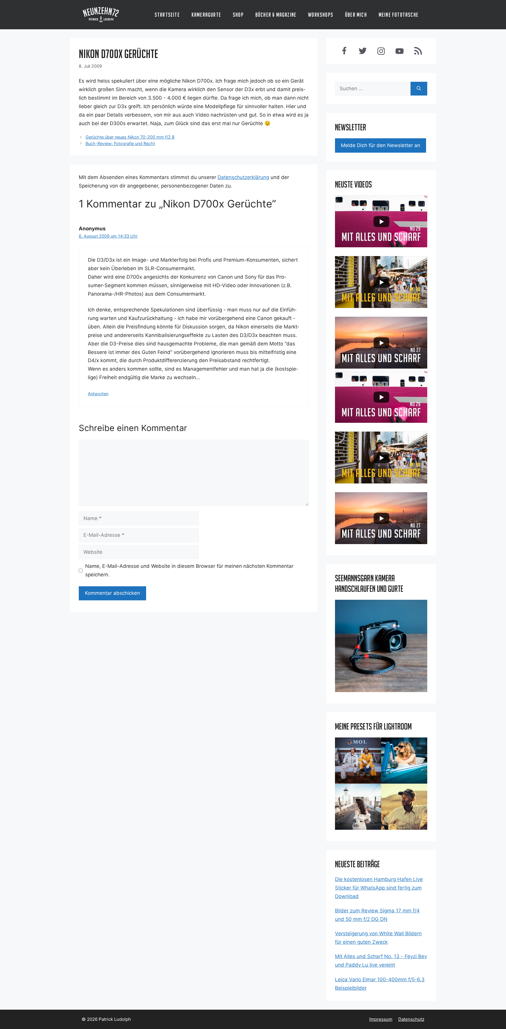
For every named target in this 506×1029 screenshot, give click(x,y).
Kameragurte (206, 14)
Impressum (380, 1019)
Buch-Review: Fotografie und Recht (120, 143)
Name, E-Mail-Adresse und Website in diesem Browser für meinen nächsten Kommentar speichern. (189, 570)
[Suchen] (419, 89)
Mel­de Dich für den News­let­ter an (380, 145)
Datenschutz (411, 1019)
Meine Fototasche (398, 14)
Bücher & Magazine (275, 14)
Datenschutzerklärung (243, 177)
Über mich (356, 14)
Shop (238, 14)
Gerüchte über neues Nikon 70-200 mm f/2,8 (130, 136)
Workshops (320, 14)
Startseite (167, 14)
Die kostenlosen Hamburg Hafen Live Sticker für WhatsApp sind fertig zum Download (379, 887)
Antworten (98, 393)
